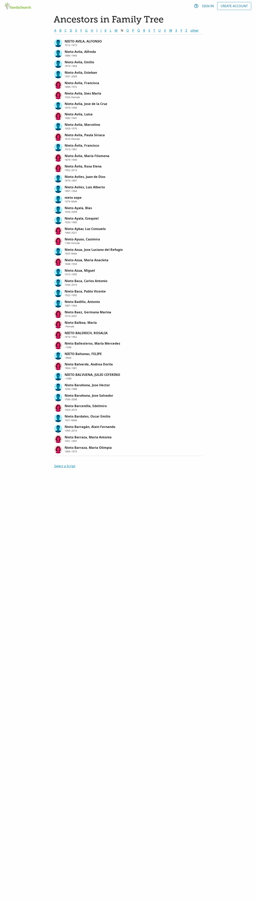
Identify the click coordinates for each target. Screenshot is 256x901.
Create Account (234, 6)
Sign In (208, 6)
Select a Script (64, 466)
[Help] (196, 6)
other (194, 30)
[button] (128, 42)
